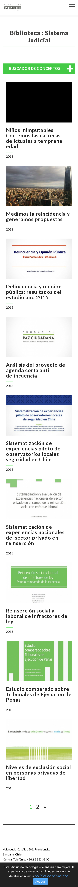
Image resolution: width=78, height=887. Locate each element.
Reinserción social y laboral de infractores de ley (36, 615)
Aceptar (40, 881)
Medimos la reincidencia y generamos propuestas (38, 216)
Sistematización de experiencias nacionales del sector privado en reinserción (35, 535)
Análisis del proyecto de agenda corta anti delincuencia (35, 370)
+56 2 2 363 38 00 (38, 859)
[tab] (39, 68)
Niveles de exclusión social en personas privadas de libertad (38, 772)
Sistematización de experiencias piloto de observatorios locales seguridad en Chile (33, 451)
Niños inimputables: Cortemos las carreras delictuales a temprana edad (34, 138)
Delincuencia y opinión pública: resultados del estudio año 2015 (34, 291)
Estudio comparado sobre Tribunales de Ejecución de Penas (39, 694)
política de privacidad (51, 876)
